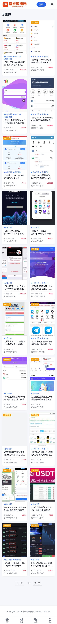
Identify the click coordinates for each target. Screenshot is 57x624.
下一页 (37, 583)
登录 (41, 4)
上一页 (20, 583)
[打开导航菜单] (52, 4)
